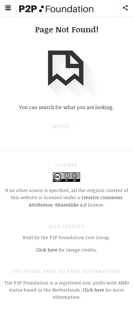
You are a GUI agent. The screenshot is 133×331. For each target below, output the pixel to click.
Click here (47, 250)
